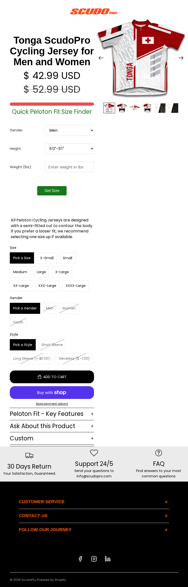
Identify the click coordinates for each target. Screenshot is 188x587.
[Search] (16, 11)
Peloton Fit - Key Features (46, 414)
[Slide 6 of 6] (172, 108)
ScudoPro (28, 580)
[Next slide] (182, 58)
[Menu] (5, 11)
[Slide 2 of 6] (122, 108)
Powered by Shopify (51, 580)
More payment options (52, 404)
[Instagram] (94, 559)
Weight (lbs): (21, 167)
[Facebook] (80, 559)
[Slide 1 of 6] (109, 108)
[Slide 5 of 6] (160, 108)
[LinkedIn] (108, 559)
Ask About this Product (42, 426)
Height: (16, 148)
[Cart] (182, 11)
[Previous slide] (99, 58)
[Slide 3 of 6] (134, 108)
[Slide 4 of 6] (147, 108)
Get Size (52, 191)
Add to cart (55, 376)
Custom (22, 438)
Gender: (16, 130)
